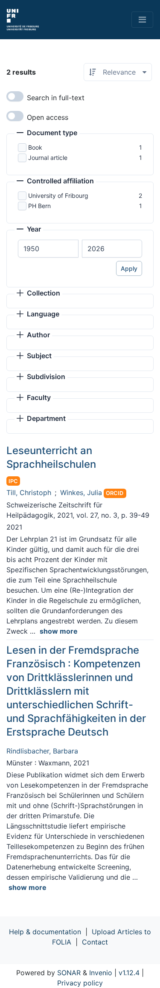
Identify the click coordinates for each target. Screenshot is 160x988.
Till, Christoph (28, 492)
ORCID (114, 493)
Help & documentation (45, 931)
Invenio (100, 972)
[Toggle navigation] (142, 20)
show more (59, 631)
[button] (47, 133)
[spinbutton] (48, 249)
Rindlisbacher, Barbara (42, 751)
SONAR (69, 972)
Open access (47, 117)
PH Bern (39, 205)
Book (35, 147)
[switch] (14, 96)
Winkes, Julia (81, 492)
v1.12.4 (129, 972)
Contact (95, 942)
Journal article (47, 157)
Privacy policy (80, 983)
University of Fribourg (58, 195)
